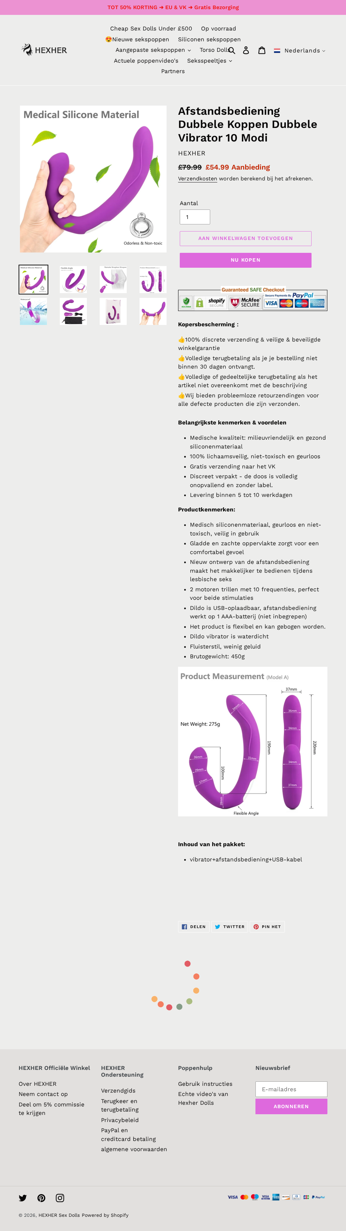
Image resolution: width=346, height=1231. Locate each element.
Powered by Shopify (105, 1215)
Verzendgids (118, 1090)
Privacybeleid (120, 1120)
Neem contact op (43, 1094)
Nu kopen (246, 260)
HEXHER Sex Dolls (59, 1215)
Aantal (189, 203)
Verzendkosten (197, 178)
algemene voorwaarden (134, 1149)
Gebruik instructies (205, 1083)
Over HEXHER (37, 1083)
